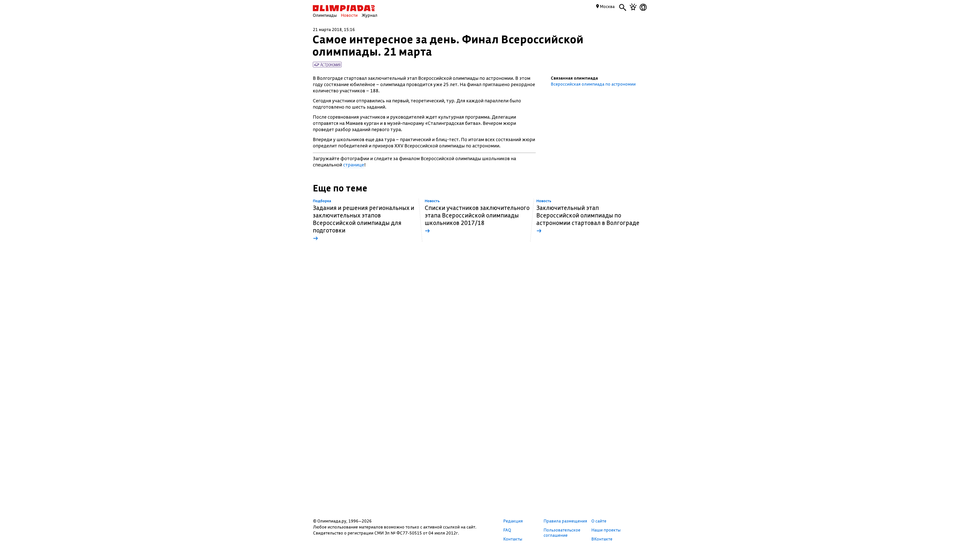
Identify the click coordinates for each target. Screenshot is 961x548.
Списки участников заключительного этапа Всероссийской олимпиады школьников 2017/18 (477, 216)
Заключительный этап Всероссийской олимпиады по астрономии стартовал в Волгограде (587, 216)
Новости (349, 15)
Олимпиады (325, 15)
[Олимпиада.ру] (344, 8)
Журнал (369, 15)
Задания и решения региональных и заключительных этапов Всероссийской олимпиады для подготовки (363, 220)
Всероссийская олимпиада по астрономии (593, 84)
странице (353, 165)
